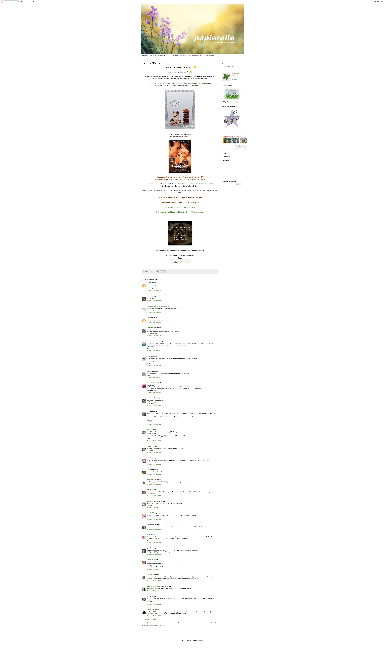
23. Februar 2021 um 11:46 (154, 591)
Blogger (201, 640)
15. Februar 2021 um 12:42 (154, 365)
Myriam (149, 371)
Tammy (149, 446)
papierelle (236, 73)
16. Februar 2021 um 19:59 (154, 554)
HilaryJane (150, 524)
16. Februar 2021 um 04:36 (154, 484)
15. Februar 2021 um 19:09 (154, 441)
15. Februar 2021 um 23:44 (154, 464)
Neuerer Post (146, 623)
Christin (149, 317)
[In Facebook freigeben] (163, 271)
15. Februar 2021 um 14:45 (154, 424)
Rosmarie (149, 609)
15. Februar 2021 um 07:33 (154, 300)
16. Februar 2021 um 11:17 (154, 507)
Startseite (144, 55)
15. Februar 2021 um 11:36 (154, 335)
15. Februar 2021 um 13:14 (154, 377)
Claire (148, 458)
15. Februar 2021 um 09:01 (154, 322)
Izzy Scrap (149, 574)
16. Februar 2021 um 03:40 (154, 474)
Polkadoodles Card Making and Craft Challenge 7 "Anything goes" (180, 212)
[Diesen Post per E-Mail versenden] (158, 271)
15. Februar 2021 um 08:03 (154, 312)
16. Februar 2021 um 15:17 (154, 529)
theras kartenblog (152, 398)
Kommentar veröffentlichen (152, 619)
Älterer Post (214, 623)
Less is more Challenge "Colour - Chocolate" (180, 207)
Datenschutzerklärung (195, 55)
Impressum (183, 55)
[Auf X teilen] (161, 271)
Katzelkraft (181, 184)
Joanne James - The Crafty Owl (155, 586)
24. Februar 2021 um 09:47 (154, 604)
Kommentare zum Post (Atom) (157, 625)
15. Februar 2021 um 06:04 (154, 290)
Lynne (148, 548)
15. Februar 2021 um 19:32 (154, 452)
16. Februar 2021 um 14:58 (154, 519)
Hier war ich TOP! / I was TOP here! (159, 55)
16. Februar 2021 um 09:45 (154, 496)
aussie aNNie (150, 479)
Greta (148, 296)
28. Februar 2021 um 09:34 (154, 616)
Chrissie (149, 559)
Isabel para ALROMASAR (154, 306)
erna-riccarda (150, 383)
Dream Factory (198, 85)
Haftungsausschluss (209, 55)
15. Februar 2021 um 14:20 (154, 406)
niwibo (148, 429)
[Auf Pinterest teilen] (165, 271)
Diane (148, 282)
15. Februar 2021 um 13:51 (154, 392)
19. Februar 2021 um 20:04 (154, 581)
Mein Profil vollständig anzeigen (235, 77)
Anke (148, 411)
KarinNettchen (151, 327)
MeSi (148, 596)
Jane (148, 489)
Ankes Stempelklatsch (153, 341)
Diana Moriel (150, 513)
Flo (147, 534)
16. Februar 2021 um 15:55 (154, 542)
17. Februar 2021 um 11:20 (154, 569)
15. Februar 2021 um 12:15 (154, 350)
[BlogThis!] (159, 271)
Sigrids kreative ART (152, 501)
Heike (148, 356)
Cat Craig (149, 469)
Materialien (175, 55)
